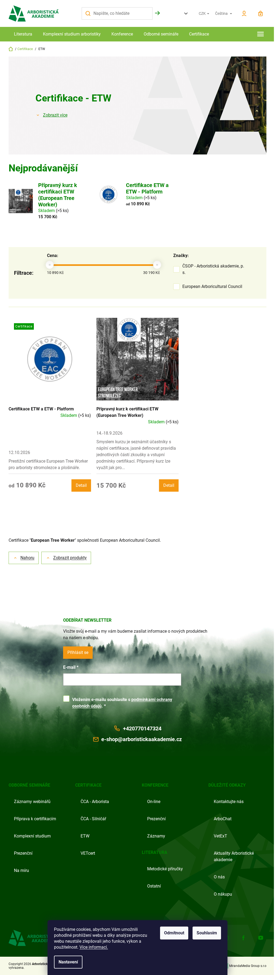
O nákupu (223, 894)
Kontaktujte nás (229, 801)
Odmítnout (174, 932)
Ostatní (154, 886)
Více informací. (93, 947)
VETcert (88, 853)
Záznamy (156, 836)
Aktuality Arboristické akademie (234, 856)
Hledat (157, 13)
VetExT (220, 836)
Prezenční (23, 853)
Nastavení (68, 962)
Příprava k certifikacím (35, 818)
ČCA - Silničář (93, 818)
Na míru (21, 870)
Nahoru (27, 557)
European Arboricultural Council (212, 286)
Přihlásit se (77, 652)
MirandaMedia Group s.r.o (247, 966)
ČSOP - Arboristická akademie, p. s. (213, 269)
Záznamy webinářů (32, 801)
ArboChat (222, 818)
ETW (85, 836)
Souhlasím (207, 932)
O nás (219, 876)
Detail (81, 485)
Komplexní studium (32, 836)
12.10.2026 (19, 452)
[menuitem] (23, 34)
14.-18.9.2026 (109, 433)
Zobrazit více (55, 115)
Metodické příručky (165, 868)
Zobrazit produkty (70, 557)
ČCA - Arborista (95, 801)
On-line (153, 801)
